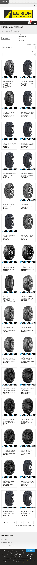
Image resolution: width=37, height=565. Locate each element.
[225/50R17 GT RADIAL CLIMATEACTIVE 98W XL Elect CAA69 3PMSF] (27, 252)
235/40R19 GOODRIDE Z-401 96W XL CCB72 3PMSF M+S (27, 113)
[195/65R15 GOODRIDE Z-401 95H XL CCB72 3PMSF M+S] (9, 498)
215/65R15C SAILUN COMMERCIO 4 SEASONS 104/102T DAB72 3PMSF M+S (8, 114)
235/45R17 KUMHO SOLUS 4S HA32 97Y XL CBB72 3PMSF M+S (27, 298)
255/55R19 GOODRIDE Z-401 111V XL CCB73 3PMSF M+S (27, 83)
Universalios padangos (13, 31)
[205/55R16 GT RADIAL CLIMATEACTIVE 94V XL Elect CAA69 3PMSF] (9, 252)
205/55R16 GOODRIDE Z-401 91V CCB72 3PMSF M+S (27, 513)
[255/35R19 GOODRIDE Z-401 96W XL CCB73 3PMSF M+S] (27, 129)
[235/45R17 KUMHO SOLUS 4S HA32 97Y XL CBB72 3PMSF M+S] (27, 283)
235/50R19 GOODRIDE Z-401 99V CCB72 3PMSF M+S (9, 175)
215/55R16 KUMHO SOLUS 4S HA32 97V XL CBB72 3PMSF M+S (27, 359)
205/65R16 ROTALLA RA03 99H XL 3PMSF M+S (27, 236)
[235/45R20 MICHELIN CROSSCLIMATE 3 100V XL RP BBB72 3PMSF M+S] (27, 375)
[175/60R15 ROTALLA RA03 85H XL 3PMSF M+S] (9, 191)
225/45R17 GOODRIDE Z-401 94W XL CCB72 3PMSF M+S (27, 482)
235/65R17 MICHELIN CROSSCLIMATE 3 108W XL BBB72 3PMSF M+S (9, 422)
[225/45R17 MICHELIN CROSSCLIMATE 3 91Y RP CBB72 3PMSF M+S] (9, 436)
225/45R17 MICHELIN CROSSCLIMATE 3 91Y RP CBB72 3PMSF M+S (9, 452)
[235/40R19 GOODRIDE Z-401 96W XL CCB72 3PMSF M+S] (27, 98)
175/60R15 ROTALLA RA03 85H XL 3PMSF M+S (8, 206)
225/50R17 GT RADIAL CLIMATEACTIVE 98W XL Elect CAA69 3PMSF (27, 267)
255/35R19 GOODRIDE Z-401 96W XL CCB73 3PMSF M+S (27, 144)
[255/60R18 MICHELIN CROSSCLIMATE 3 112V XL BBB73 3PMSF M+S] (9, 375)
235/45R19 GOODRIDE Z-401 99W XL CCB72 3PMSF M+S (9, 144)
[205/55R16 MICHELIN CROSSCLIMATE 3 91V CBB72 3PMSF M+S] (27, 406)
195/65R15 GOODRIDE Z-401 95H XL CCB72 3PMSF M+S (9, 513)
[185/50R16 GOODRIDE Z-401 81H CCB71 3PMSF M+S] (9, 221)
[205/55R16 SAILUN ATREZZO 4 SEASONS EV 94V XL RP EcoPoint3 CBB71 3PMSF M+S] (9, 68)
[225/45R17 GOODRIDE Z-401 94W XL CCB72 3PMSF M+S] (27, 467)
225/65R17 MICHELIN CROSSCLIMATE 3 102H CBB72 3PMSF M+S (9, 483)
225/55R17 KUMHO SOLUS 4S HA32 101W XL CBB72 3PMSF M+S (27, 329)
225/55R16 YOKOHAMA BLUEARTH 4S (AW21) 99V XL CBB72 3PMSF (9, 299)
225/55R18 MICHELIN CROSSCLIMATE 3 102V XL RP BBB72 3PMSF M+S (27, 453)
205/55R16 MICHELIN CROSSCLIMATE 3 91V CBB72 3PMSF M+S (27, 421)
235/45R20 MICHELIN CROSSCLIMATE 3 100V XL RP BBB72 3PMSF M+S (27, 391)
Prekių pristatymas (6, 542)
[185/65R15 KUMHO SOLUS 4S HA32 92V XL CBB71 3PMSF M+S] (9, 344)
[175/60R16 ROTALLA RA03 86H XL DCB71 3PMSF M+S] (27, 191)
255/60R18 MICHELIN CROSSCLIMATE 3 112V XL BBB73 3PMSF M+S (9, 390)
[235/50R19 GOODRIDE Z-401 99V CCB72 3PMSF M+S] (9, 160)
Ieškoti (4, 2)
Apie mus (4, 539)
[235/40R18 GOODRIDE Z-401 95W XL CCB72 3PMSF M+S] (27, 160)
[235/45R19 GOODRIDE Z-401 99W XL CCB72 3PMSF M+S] (9, 129)
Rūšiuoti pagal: (31, 44)
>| (31, 522)
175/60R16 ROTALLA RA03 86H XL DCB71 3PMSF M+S (26, 206)
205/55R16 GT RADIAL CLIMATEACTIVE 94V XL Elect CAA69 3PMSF (9, 267)
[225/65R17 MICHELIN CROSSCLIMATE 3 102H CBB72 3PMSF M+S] (9, 467)
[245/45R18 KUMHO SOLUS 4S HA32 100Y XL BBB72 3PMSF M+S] (9, 313)
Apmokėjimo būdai (7, 548)
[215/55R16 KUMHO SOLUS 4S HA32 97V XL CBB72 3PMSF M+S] (27, 344)
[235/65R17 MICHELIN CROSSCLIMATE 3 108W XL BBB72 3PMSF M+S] (9, 406)
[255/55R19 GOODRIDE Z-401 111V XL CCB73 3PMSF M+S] (27, 68)
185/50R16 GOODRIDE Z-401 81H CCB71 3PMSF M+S (9, 236)
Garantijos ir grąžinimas (8, 545)
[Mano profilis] (35, 5)
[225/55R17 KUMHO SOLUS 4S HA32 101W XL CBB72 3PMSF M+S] (27, 313)
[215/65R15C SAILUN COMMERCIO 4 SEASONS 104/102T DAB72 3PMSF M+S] (9, 98)
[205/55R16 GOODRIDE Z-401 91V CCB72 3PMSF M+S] (27, 498)
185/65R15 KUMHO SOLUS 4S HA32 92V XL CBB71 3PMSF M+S (9, 359)
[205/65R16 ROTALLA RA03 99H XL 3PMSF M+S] (27, 221)
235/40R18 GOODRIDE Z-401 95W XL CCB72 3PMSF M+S (27, 175)
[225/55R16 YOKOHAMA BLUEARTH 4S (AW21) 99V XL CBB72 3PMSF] (9, 283)
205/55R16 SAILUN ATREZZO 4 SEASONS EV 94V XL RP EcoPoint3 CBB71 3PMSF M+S (9, 85)
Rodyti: (34, 51)
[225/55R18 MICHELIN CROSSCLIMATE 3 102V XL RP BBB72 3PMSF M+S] (27, 436)
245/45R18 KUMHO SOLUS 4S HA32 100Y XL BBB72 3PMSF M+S (9, 329)
